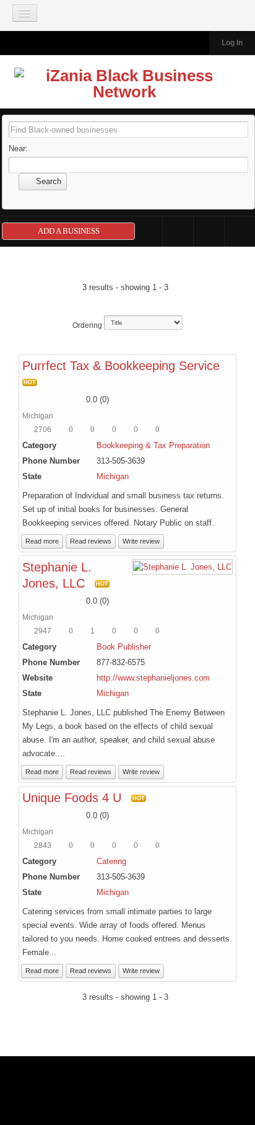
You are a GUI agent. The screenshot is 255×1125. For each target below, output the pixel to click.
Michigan (113, 476)
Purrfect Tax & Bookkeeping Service (121, 366)
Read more (42, 541)
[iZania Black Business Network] (124, 86)
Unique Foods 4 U (71, 798)
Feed (240, 231)
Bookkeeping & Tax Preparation (153, 445)
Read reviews (90, 541)
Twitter (209, 231)
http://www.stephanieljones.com (153, 677)
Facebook (178, 231)
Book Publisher (124, 646)
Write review (141, 541)
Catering (111, 861)
